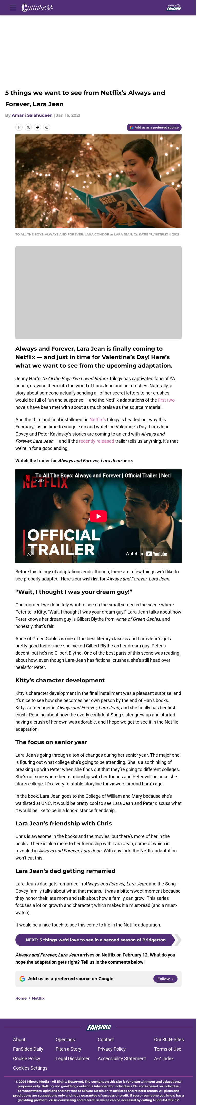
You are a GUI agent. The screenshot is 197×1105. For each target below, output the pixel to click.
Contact (106, 1039)
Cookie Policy (26, 1058)
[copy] (46, 127)
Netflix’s (98, 419)
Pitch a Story (68, 1049)
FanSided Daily (28, 1049)
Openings (65, 1039)
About (19, 1039)
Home (21, 998)
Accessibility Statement (122, 1058)
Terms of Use (167, 1049)
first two (166, 400)
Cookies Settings (30, 1068)
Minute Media (38, 1081)
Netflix (38, 998)
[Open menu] (13, 8)
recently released (96, 441)
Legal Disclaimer (73, 1058)
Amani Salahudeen (32, 115)
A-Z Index (164, 1058)
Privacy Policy (112, 1049)
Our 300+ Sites (169, 1039)
